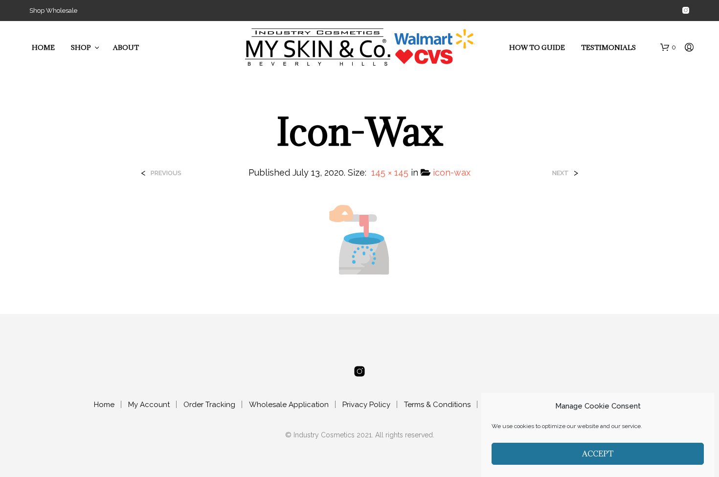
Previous (166, 173)
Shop (81, 47)
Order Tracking (209, 404)
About (126, 47)
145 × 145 (389, 172)
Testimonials (608, 47)
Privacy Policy (366, 404)
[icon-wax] (359, 239)
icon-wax (452, 172)
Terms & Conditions (437, 404)
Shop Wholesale (53, 10)
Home (43, 47)
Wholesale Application (289, 404)
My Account (149, 404)
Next (560, 173)
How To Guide (537, 47)
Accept (598, 453)
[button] (668, 47)
